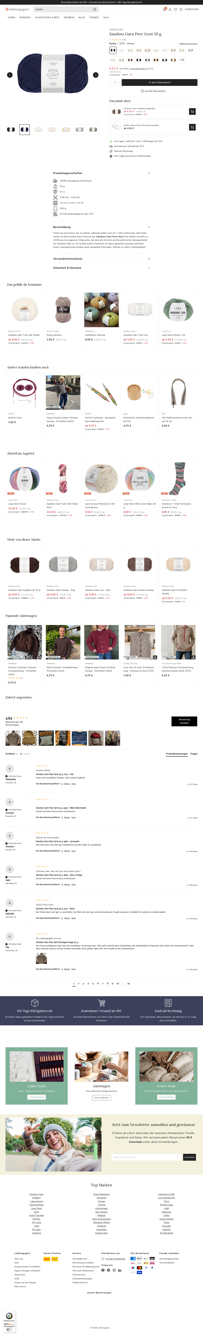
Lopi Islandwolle (166, 1197)
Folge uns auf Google (25, 1282)
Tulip (36, 1226)
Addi (166, 1208)
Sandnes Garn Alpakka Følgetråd (139, 109)
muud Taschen (36, 1215)
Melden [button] (67, 784)
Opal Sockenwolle (101, 1219)
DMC (36, 1211)
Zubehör (25, 17)
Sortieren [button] (10, 753)
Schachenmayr (36, 1204)
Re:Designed (166, 1233)
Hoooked (101, 1197)
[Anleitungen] (101, 1067)
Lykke (166, 1215)
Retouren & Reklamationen (86, 1266)
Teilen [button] (73, 784)
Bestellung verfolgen (83, 1262)
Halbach (101, 1215)
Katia (166, 1222)
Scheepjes (101, 1229)
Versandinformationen (67, 259)
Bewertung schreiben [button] (184, 721)
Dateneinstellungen (82, 1278)
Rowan (101, 1201)
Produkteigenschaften (67, 173)
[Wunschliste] (175, 9)
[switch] (9, 1329)
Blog (82, 17)
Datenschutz (78, 1274)
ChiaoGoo (166, 1211)
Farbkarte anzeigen (188, 43)
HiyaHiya (36, 1233)
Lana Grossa (36, 1201)
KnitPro (36, 1219)
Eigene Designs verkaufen (27, 1270)
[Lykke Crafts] (37, 1066)
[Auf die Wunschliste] (42, 298)
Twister (101, 1204)
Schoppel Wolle (101, 1222)
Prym (166, 1201)
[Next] (95, 75)
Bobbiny (36, 1197)
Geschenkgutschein (169, 1258)
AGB (17, 1278)
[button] (153, 40)
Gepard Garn (101, 1233)
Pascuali (166, 1226)
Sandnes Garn (116, 29)
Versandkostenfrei (138, 69)
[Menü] (14, 1312)
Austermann (101, 1208)
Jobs (17, 1262)
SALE (106, 17)
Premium (69, 17)
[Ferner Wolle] (166, 1066)
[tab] (177, 754)
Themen (94, 17)
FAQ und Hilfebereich (83, 1270)
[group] (20, 718)
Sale (100, 2)
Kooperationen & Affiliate (27, 1266)
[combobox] (66, 9)
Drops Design (166, 1219)
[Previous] (10, 75)
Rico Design (101, 1211)
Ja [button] (62, 784)
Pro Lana (36, 1222)
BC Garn (36, 1229)
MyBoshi (101, 1226)
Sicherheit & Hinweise (67, 268)
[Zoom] (53, 75)
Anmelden (189, 1157)
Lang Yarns (36, 1208)
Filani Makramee (101, 1194)
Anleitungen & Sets (47, 17)
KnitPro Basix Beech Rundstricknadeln (141, 125)
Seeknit (166, 1229)
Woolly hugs (166, 1204)
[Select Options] (192, 111)
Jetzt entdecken (36, 1097)
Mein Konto (20, 1286)
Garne (11, 17)
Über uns (19, 1258)
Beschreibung (62, 227)
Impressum (20, 1274)
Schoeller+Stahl (166, 1194)
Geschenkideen (167, 1262)
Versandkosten (79, 1258)
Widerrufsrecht (80, 1282)
